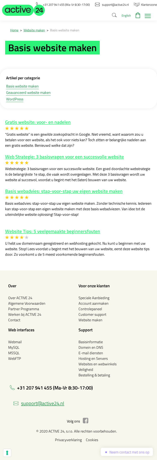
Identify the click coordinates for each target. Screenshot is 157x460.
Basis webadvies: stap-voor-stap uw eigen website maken (64, 191)
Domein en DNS (90, 347)
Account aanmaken (93, 303)
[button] (23, 10)
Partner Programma (23, 309)
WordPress (14, 99)
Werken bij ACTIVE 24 (24, 314)
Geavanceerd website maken (28, 92)
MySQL (13, 347)
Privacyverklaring (68, 440)
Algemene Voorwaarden (26, 303)
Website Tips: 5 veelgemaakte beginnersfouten (52, 231)
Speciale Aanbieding (93, 298)
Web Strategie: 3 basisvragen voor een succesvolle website (64, 156)
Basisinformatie (90, 342)
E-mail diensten (90, 353)
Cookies (92, 440)
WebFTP (14, 358)
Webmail (15, 342)
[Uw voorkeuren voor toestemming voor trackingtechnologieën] (7, 453)
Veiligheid (85, 369)
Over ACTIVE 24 (20, 298)
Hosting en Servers (93, 358)
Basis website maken (22, 86)
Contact (14, 320)
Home (14, 30)
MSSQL (14, 353)
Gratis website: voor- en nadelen (38, 122)
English (126, 15)
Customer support (92, 314)
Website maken (34, 30)
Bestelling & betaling (94, 375)
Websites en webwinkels (97, 364)
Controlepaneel (90, 309)
